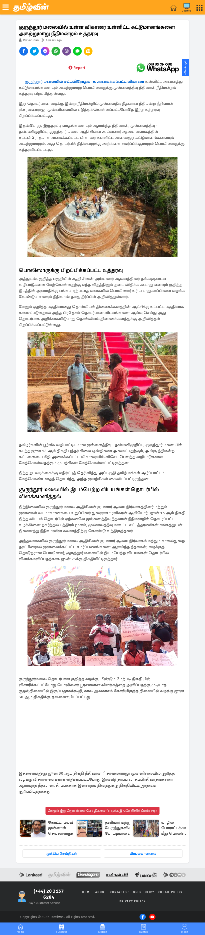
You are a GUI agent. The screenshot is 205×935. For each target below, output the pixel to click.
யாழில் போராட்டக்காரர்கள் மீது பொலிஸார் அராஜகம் (179, 828)
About (100, 892)
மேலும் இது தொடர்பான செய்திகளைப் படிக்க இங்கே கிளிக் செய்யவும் (102, 811)
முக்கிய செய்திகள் (61, 853)
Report (79, 67)
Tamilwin (57, 917)
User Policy (143, 892)
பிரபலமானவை (143, 853)
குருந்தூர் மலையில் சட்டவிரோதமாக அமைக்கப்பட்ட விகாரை (85, 81)
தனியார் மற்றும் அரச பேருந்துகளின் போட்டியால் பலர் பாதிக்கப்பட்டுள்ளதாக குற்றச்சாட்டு (125, 828)
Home (87, 892)
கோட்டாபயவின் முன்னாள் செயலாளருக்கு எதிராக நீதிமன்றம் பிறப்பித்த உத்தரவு (63, 828)
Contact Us (120, 892)
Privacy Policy (133, 901)
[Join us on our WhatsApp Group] (157, 67)
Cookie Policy (170, 892)
